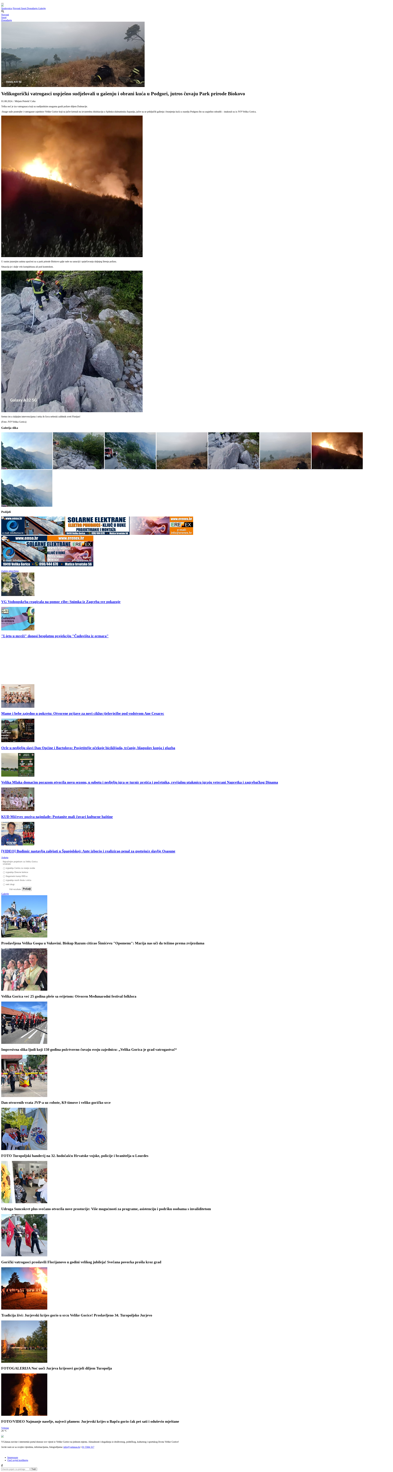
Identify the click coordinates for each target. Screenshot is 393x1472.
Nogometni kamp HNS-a (16, 876)
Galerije (42, 8)
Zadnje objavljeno (10, 571)
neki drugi (10, 884)
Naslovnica (6, 8)
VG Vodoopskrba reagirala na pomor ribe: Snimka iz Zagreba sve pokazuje (61, 602)
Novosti (17, 8)
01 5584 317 (88, 1447)
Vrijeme (5, 1428)
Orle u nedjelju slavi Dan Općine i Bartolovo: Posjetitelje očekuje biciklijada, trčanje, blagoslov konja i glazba (88, 748)
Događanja (32, 8)
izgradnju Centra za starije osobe (20, 868)
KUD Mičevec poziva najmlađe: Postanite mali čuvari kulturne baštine (57, 817)
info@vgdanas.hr (71, 1447)
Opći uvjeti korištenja (17, 1460)
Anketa (4, 857)
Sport (24, 8)
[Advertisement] (93, 662)
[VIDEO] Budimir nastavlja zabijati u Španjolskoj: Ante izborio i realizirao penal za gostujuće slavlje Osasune (88, 851)
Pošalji (27, 889)
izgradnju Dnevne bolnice (17, 872)
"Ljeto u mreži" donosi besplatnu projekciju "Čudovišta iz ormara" (55, 636)
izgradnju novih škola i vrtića (18, 880)
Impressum (12, 1457)
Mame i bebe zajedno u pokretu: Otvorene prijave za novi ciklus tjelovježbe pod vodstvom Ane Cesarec (82, 713)
